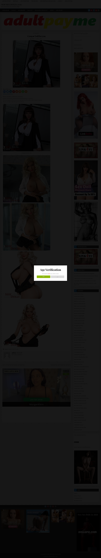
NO (57, 276)
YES (44, 276)
